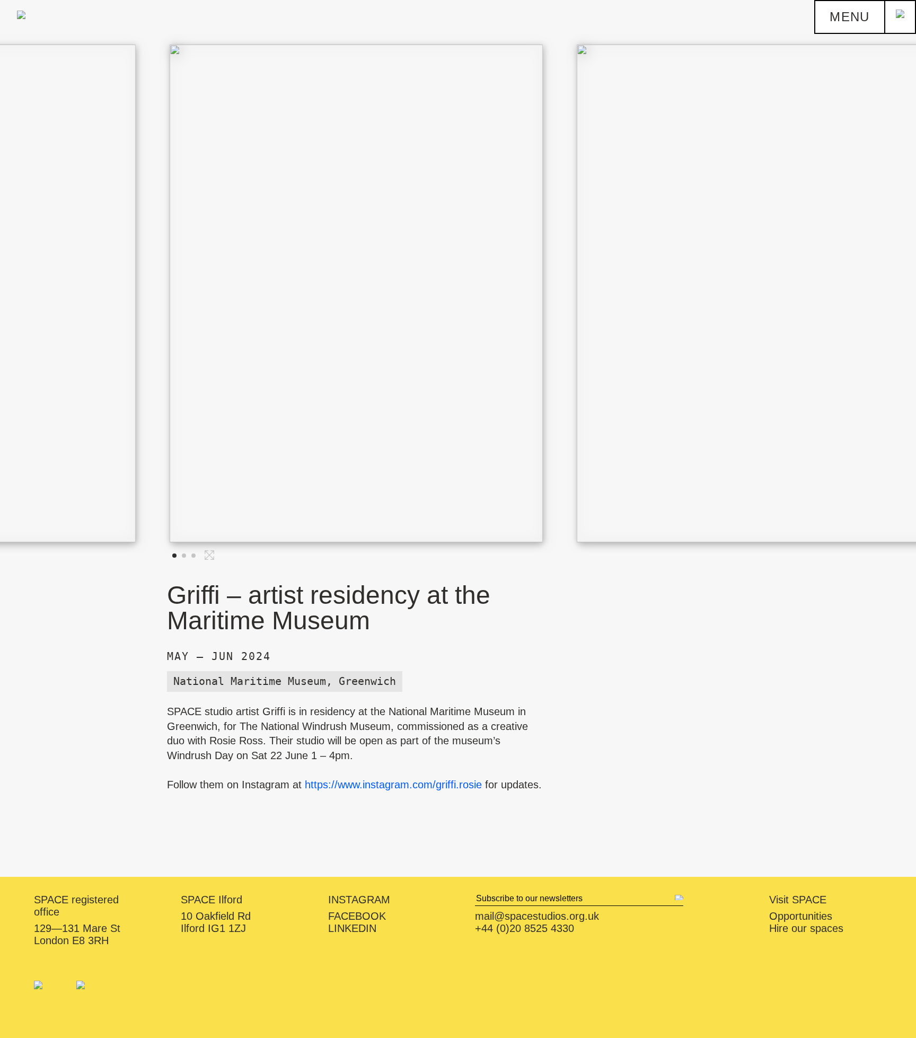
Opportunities (800, 916)
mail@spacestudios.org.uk (537, 916)
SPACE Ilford (211, 899)
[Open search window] (900, 17)
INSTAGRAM (359, 899)
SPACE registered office (76, 906)
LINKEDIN (352, 928)
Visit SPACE (797, 899)
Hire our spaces (806, 928)
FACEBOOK (357, 916)
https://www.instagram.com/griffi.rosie (395, 784)
